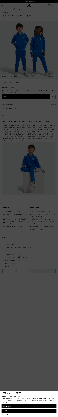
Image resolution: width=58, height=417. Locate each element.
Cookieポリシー (52, 400)
